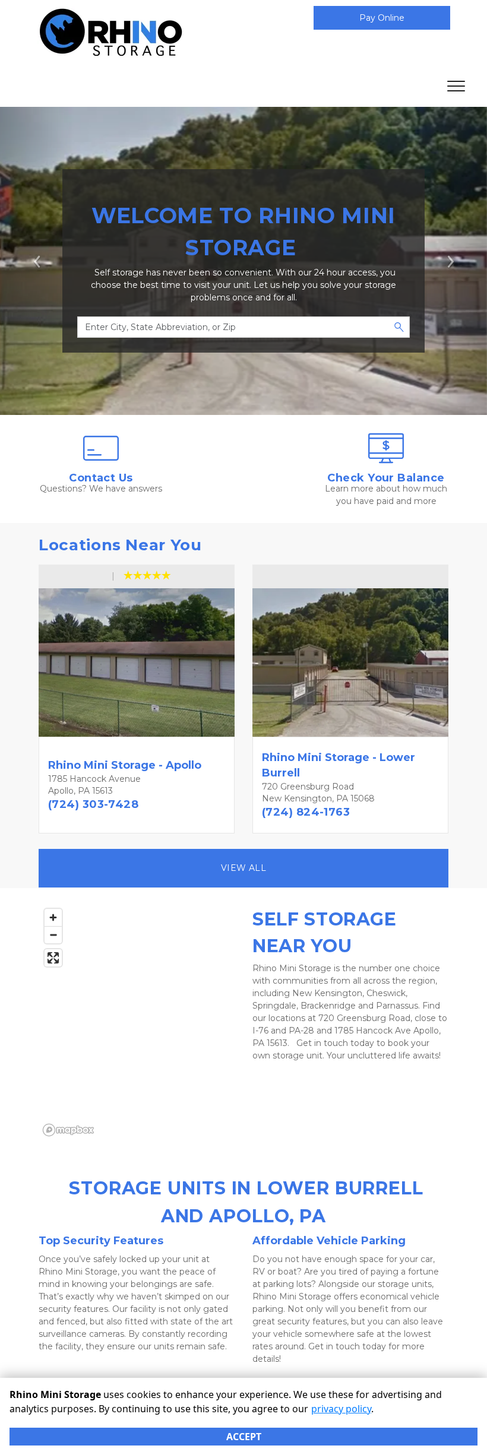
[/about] (101, 460)
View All (243, 868)
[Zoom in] (53, 917)
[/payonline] (386, 460)
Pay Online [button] (381, 17)
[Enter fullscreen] (53, 957)
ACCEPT (243, 1436)
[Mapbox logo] (68, 1130)
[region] (137, 1021)
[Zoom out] (53, 934)
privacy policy (341, 1408)
